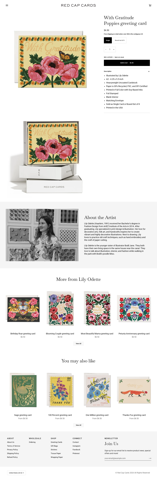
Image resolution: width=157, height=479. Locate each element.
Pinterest (76, 453)
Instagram (76, 446)
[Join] (148, 458)
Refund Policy (12, 457)
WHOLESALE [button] (35, 438)
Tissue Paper (56, 453)
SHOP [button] (53, 438)
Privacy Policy (12, 450)
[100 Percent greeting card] (60, 390)
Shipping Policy (13, 453)
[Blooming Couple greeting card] (60, 309)
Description (107, 71)
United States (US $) (15, 473)
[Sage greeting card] (23, 390)
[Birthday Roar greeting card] (23, 309)
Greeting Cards (56, 442)
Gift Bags (54, 446)
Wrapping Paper (57, 457)
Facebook (76, 450)
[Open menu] (9, 5)
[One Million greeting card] (97, 390)
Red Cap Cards (123, 473)
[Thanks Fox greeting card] (134, 390)
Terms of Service (13, 446)
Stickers (54, 450)
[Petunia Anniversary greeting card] (134, 309)
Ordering (32, 442)
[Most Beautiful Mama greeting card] (97, 309)
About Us (10, 442)
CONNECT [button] (77, 438)
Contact (76, 442)
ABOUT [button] (10, 438)
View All (78, 343)
